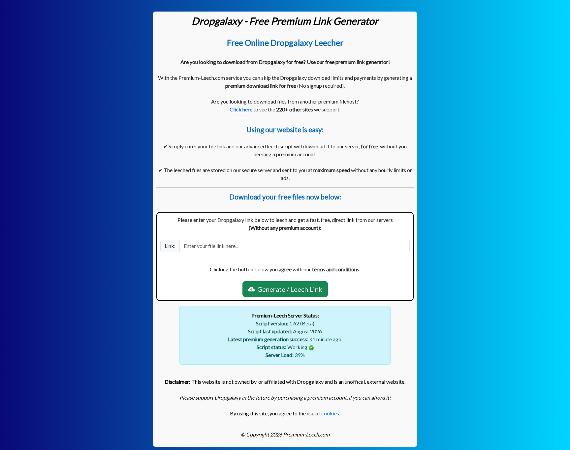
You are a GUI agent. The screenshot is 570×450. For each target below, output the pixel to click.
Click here (241, 109)
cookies (330, 413)
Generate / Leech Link (288, 289)
